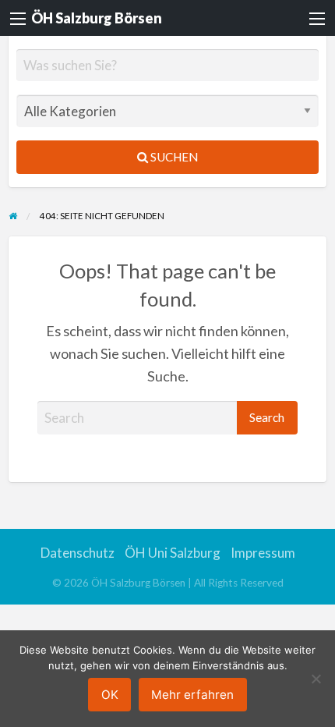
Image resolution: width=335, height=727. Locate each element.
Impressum (263, 552)
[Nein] (315, 678)
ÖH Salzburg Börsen (96, 18)
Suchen (173, 157)
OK (109, 694)
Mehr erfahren (192, 694)
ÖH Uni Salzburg (172, 552)
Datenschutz (78, 552)
